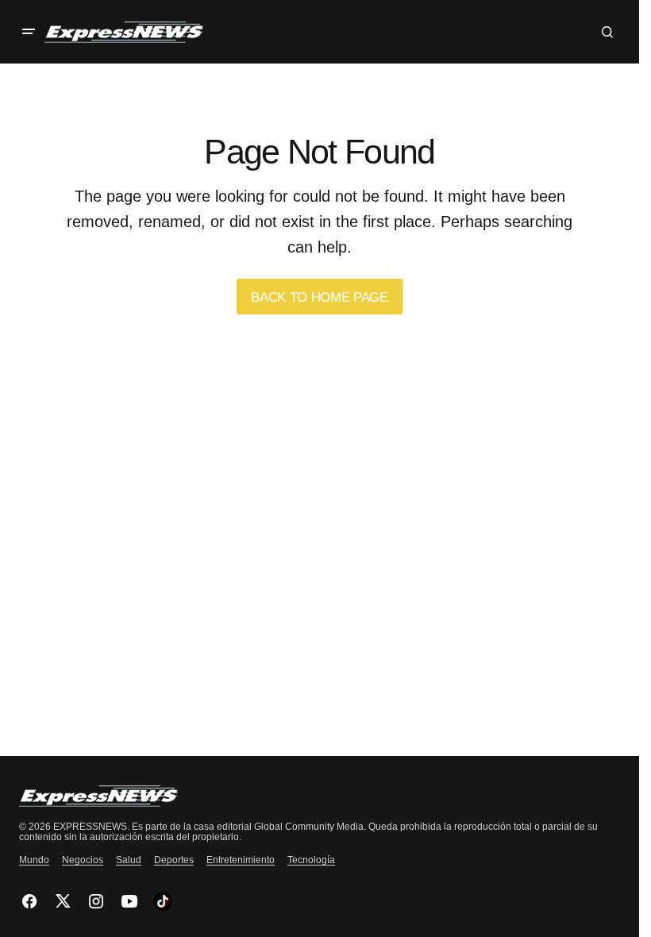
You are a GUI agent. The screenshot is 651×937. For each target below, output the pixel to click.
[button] (28, 31)
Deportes (174, 860)
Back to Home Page (319, 297)
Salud (128, 860)
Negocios (82, 860)
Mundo (34, 860)
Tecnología (311, 860)
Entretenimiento (240, 860)
